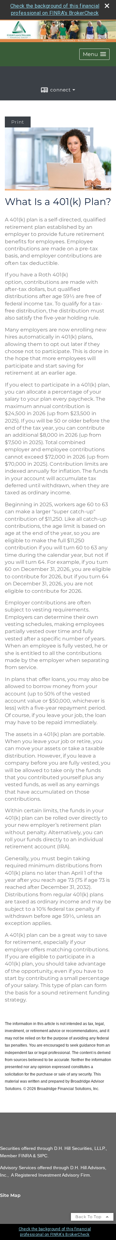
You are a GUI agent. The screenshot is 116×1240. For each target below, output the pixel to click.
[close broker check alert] (107, 5)
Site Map (10, 1195)
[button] (94, 54)
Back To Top (89, 1216)
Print (17, 122)
